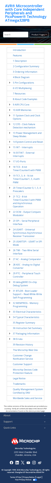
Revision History (23, 344)
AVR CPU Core (21, 104)
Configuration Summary (26, 66)
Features (17, 55)
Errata (17, 339)
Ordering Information (25, 71)
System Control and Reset (28, 141)
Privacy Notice (29, 477)
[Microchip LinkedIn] (17, 462)
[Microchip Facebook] (11, 462)
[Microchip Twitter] (22, 462)
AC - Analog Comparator (27, 259)
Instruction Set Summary (27, 328)
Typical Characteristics (26, 317)
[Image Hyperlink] (28, 462)
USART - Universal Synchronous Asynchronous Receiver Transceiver (27, 233)
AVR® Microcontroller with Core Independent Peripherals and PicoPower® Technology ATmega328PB (25, 13)
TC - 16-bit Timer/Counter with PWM (26, 179)
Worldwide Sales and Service (27, 398)
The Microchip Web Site (25, 350)
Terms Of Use (15, 477)
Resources (19, 93)
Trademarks (19, 383)
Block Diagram (21, 77)
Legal (39, 477)
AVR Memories (22, 110)
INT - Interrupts (23, 147)
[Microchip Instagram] (34, 462)
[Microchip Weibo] (39, 462)
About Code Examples (25, 99)
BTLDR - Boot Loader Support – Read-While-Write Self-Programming (27, 294)
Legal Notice (19, 378)
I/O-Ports (19, 161)
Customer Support (22, 364)
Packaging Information (26, 333)
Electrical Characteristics (27, 311)
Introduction (19, 50)
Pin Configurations (23, 82)
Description (20, 60)
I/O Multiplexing (22, 88)
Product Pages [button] (38, 34)
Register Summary (24, 322)
